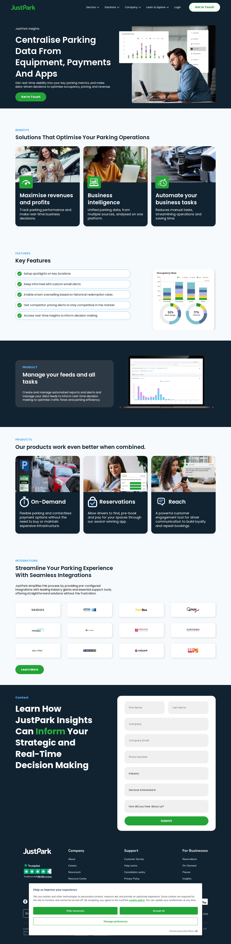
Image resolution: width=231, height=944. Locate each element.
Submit (166, 821)
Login (177, 7)
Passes (186, 872)
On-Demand (189, 865)
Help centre (130, 865)
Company (131, 7)
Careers (72, 865)
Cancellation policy (134, 872)
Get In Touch (204, 7)
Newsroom (74, 872)
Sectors (91, 7)
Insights (186, 878)
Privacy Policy (132, 878)
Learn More (29, 669)
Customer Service (134, 859)
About (71, 859)
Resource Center (77, 878)
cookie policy (137, 900)
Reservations (189, 859)
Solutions (110, 7)
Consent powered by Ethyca (181, 931)
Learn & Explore (155, 7)
